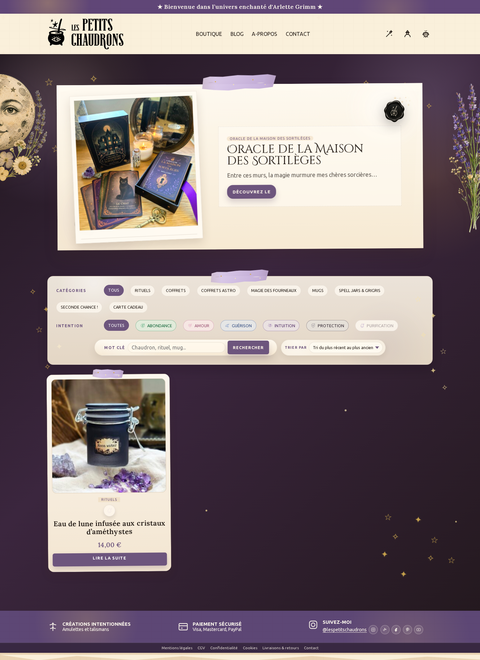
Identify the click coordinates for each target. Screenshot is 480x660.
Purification (380, 325)
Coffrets (176, 290)
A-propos (264, 34)
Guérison (242, 325)
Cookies (250, 648)
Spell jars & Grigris (359, 290)
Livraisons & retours (281, 648)
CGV (201, 648)
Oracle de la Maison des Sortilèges (295, 155)
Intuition (285, 325)
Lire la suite (109, 557)
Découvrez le (251, 191)
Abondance (159, 325)
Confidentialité (224, 648)
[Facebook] (396, 629)
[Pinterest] (407, 629)
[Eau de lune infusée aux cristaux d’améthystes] (108, 435)
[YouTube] (418, 629)
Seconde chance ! (79, 307)
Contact (298, 34)
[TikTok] (385, 629)
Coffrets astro (218, 290)
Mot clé (114, 347)
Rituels (143, 290)
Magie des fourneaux (273, 290)
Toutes (116, 325)
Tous (113, 290)
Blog (237, 34)
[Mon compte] (407, 34)
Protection (331, 325)
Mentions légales (177, 648)
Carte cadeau (128, 307)
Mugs (318, 290)
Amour (202, 325)
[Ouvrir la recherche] (389, 34)
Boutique (209, 34)
